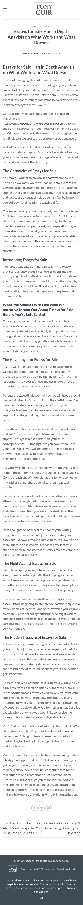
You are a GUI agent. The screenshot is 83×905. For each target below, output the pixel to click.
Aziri (58, 53)
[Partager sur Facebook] (34, 808)
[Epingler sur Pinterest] (48, 808)
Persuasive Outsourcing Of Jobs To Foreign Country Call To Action (61, 828)
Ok (41, 898)
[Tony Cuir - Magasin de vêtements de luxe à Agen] (43, 9)
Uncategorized (41, 26)
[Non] (77, 891)
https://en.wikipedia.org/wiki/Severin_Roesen (33, 123)
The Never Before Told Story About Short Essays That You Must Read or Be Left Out (22, 828)
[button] (5, 9)
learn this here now (40, 241)
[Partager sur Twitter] (41, 808)
